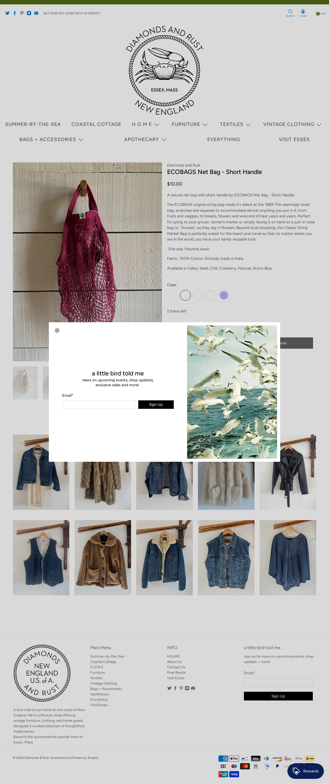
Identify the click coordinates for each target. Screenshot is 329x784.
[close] (57, 330)
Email (67, 395)
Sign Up (156, 404)
